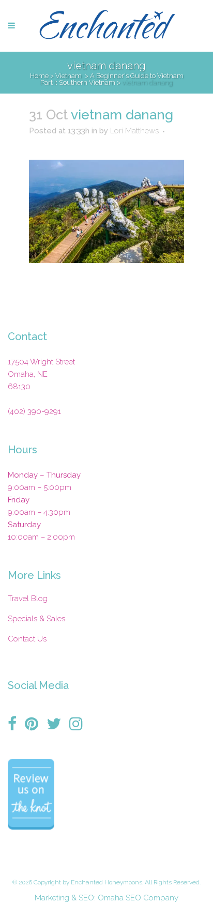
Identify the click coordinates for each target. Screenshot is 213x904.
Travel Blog (28, 598)
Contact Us (27, 638)
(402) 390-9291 (34, 411)
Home (39, 76)
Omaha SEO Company (138, 897)
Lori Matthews (134, 130)
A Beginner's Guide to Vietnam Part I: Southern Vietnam (112, 79)
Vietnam (68, 76)
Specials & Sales (36, 618)
